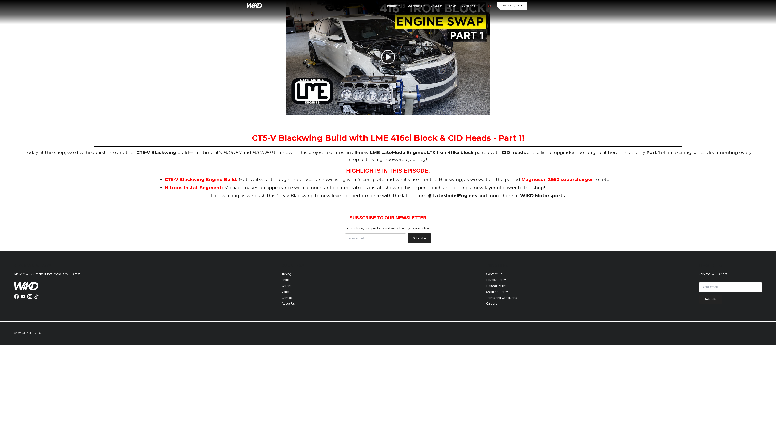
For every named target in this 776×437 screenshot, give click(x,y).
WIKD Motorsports (31, 333)
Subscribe (419, 238)
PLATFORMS (414, 5)
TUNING (392, 5)
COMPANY (468, 5)
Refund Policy (496, 286)
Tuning (286, 274)
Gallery (286, 286)
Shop (285, 280)
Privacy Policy (496, 280)
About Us (288, 303)
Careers (491, 303)
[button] (388, 57)
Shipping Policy (497, 292)
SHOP (452, 5)
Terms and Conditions (501, 298)
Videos (286, 292)
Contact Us (494, 274)
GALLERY (437, 5)
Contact (287, 298)
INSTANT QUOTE (512, 5)
